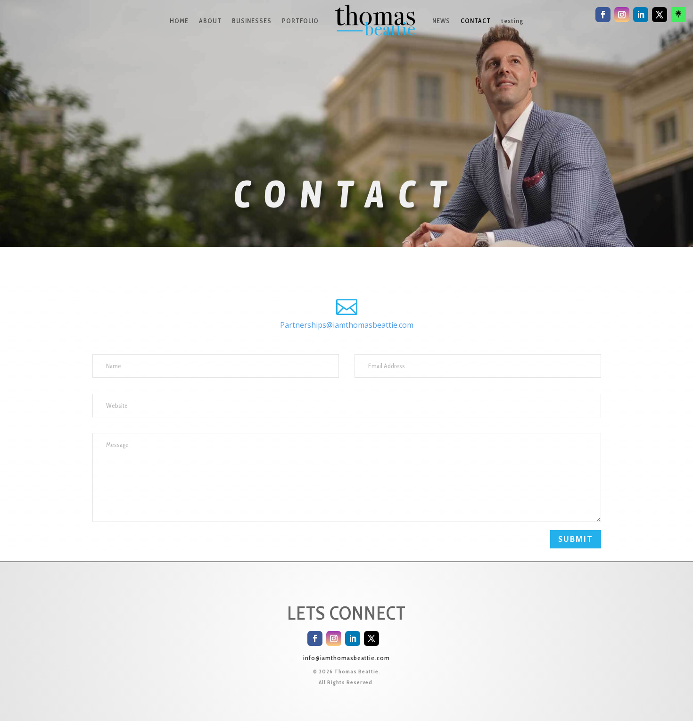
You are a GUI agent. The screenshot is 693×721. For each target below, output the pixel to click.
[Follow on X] (371, 638)
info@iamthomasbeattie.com (346, 658)
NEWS (441, 21)
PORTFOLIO (300, 21)
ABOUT (210, 21)
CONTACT (476, 21)
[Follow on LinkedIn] (352, 638)
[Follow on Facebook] (314, 638)
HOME (179, 21)
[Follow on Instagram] (333, 638)
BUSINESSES (252, 21)
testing (512, 21)
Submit (575, 539)
